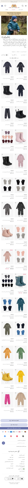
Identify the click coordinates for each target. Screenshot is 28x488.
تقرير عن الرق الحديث (9, 468)
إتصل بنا (23, 459)
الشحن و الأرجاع (21, 455)
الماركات (6, 9)
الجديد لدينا (21, 9)
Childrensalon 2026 (14, 483)
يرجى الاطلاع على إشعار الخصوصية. (21, 446)
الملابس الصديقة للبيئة (12, 451)
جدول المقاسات (22, 463)
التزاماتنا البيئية (22, 471)
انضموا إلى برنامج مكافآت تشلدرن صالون (14, 428)
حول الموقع (22, 461)
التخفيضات (13, 9)
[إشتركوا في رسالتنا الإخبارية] (3, 443)
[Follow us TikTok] (23, 436)
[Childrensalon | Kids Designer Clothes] (14, 5)
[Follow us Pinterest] (17, 436)
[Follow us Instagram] (11, 436)
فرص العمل (11, 457)
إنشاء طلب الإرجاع (21, 457)
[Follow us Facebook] (5, 436)
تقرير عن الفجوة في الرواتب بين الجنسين (20, 466)
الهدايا (12, 455)
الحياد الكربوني (21, 469)
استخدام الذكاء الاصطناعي (9, 461)
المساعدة (11, 466)
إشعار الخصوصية (10, 459)
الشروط (12, 463)
